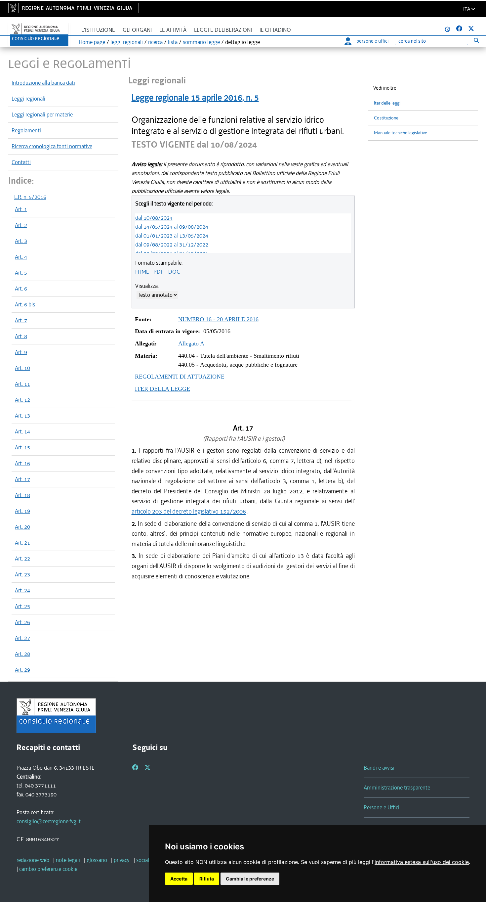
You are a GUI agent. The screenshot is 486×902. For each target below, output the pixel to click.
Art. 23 (22, 574)
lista (173, 42)
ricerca (155, 42)
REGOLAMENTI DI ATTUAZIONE (179, 376)
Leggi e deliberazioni (223, 29)
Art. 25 (22, 606)
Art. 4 (21, 256)
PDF (158, 271)
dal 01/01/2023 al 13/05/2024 (171, 235)
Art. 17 (22, 479)
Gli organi (137, 29)
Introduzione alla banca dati (43, 82)
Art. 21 (22, 542)
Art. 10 (22, 368)
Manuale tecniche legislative (400, 133)
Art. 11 (22, 383)
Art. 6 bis (25, 304)
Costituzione (386, 118)
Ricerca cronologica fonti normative (52, 146)
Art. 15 (22, 447)
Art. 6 (21, 288)
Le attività (172, 29)
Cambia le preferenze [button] (250, 878)
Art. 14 (22, 431)
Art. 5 (21, 272)
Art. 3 (21, 241)
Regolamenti (26, 130)
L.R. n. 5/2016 (30, 197)
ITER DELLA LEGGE (162, 388)
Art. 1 (21, 209)
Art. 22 (22, 558)
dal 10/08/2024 (154, 217)
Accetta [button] (178, 878)
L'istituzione (98, 29)
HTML (142, 271)
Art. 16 (22, 463)
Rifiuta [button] (206, 878)
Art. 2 (21, 225)
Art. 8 (21, 336)
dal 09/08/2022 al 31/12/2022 (171, 244)
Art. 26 (22, 622)
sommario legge (201, 42)
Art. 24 (22, 590)
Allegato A (191, 343)
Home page (92, 42)
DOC (174, 271)
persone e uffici (372, 41)
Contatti (21, 162)
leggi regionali (126, 42)
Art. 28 (22, 653)
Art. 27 (22, 638)
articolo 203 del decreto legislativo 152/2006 (189, 511)
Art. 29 (22, 669)
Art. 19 (22, 511)
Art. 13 (22, 415)
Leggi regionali (28, 98)
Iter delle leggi (387, 103)
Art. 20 (22, 526)
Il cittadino (275, 29)
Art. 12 (22, 399)
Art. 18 (22, 495)
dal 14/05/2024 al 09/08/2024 (171, 226)
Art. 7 (21, 320)
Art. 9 (21, 352)
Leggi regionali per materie (42, 114)
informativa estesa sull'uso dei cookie (422, 862)
